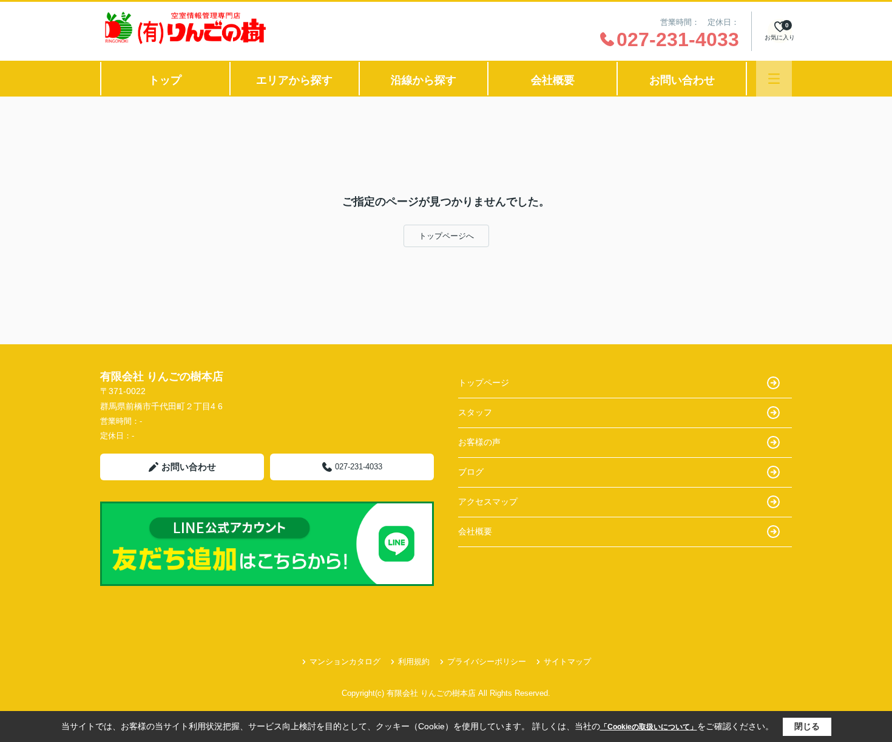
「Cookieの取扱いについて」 (648, 727)
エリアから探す (294, 80)
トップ (165, 80)
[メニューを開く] (774, 78)
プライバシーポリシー (486, 661)
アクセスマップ (488, 501)
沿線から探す (423, 80)
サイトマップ (567, 661)
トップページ (483, 382)
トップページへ (446, 235)
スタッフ (475, 412)
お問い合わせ (682, 80)
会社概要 (553, 80)
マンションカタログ (344, 661)
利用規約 (414, 661)
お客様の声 (479, 442)
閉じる (807, 726)
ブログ (471, 472)
